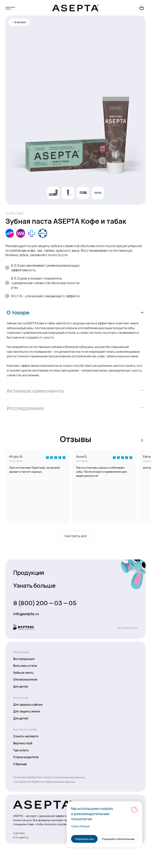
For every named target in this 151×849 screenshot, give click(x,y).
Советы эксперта (25, 736)
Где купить (21, 750)
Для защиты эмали (26, 711)
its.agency (22, 837)
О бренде (20, 764)
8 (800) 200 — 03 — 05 (44, 602)
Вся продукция (24, 658)
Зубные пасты (23, 672)
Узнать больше (34, 585)
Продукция (28, 572)
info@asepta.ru (26, 613)
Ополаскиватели (25, 679)
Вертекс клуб (22, 743)
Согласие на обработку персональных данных (44, 781)
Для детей (20, 686)
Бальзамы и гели (25, 665)
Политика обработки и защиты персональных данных (49, 777)
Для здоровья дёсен (28, 704)
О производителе (26, 757)
